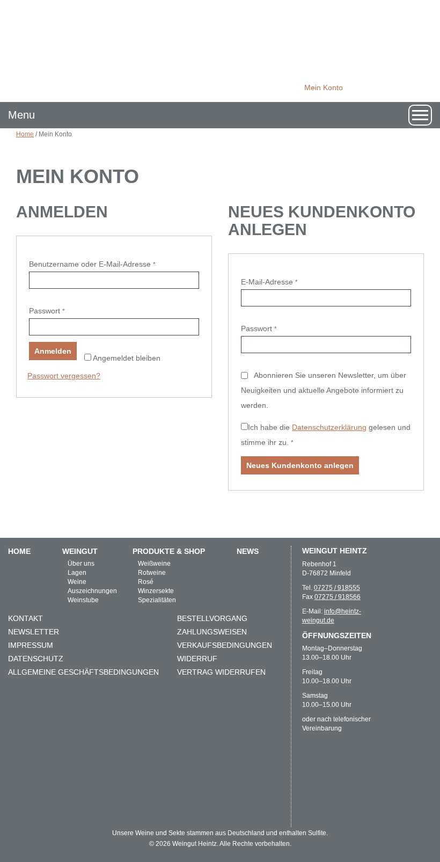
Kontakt (25, 618)
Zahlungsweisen (212, 631)
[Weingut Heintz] (220, 50)
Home (25, 134)
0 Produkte (371, 88)
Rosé (145, 582)
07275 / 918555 (337, 587)
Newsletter (33, 631)
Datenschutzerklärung (329, 427)
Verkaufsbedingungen (224, 645)
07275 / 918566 (337, 597)
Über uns (81, 563)
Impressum (30, 645)
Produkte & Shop (169, 551)
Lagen (77, 572)
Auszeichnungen (92, 591)
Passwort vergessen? (63, 375)
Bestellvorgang (212, 618)
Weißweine (154, 563)
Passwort (66, 310)
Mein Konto (323, 87)
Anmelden (52, 351)
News (248, 551)
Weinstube (83, 600)
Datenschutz (35, 658)
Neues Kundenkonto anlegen (300, 465)
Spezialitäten (157, 600)
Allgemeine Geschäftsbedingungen (83, 672)
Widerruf (197, 658)
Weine (77, 582)
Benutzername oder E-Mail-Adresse (111, 263)
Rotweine (152, 572)
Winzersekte (156, 591)
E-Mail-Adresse (288, 281)
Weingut (80, 551)
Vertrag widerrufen (221, 672)
